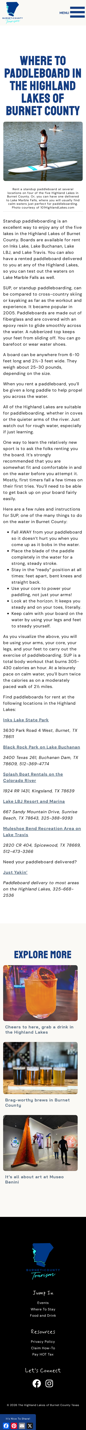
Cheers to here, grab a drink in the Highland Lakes (39, 1029)
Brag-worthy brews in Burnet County (37, 1102)
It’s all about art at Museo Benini (34, 1179)
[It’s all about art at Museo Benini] (40, 1143)
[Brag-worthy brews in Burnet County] (40, 1068)
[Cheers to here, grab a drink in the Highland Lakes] (40, 993)
